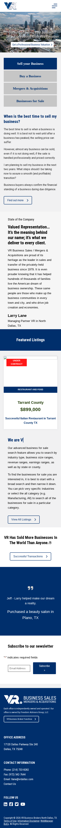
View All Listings (21, 519)
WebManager (46, 821)
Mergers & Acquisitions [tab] (30, 88)
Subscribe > (44, 668)
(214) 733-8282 (20, 769)
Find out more (15, 200)
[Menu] (54, 6)
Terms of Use (10, 821)
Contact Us (10, 784)
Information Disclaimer (28, 821)
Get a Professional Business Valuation (31, 44)
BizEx (6, 824)
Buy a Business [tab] (30, 76)
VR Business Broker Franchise (19, 719)
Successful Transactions (28, 556)
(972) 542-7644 (17, 774)
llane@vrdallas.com (22, 779)
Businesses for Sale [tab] (30, 101)
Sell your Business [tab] (30, 63)
